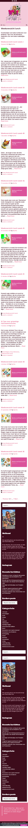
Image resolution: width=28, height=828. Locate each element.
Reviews (4, 637)
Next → (16, 499)
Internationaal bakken (8, 626)
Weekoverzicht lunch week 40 (13, 362)
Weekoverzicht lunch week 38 (12, 451)
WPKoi (24, 822)
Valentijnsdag (6, 643)
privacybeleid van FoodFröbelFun (12, 825)
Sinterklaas (5, 639)
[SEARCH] (26, 25)
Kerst (3, 628)
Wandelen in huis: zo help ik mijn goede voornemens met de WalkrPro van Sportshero (13, 577)
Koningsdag (5, 633)
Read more (4, 75)
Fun (3, 619)
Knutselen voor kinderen (9, 632)
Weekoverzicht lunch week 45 (12, 228)
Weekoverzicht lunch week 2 (12, 42)
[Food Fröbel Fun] (14, 13)
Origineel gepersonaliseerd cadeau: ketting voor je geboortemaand (12, 589)
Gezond (4, 621)
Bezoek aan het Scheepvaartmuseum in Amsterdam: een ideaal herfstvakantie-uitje (13, 581)
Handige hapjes (6, 624)
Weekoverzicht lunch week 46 (13, 181)
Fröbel (4, 617)
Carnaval (4, 612)
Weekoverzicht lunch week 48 (12, 133)
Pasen (4, 635)
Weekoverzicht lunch (12, 79)
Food (4, 79)
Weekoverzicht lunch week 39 (12, 407)
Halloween (16, 352)
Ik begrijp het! (24, 825)
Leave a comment (7, 81)
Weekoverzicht (6, 644)
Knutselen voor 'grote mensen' (11, 630)
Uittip (4, 641)
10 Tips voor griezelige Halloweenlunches (10, 322)
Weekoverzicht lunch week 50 (12, 88)
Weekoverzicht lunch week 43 (12, 274)
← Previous (4, 499)
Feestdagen (6, 352)
